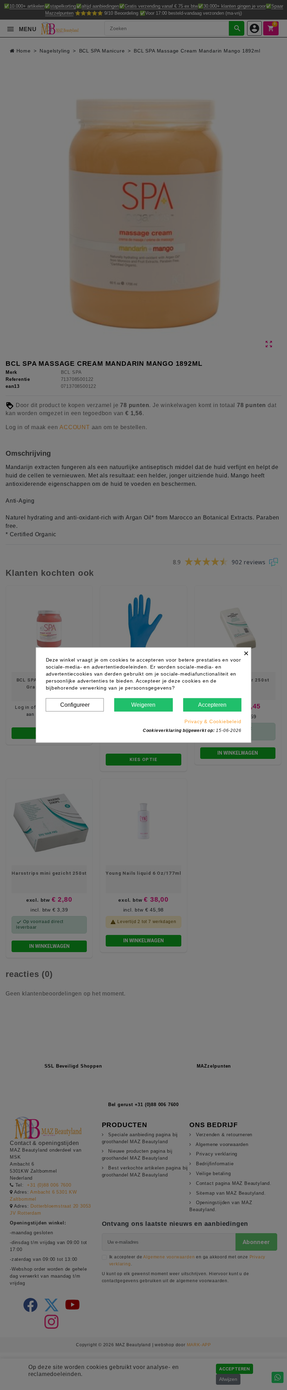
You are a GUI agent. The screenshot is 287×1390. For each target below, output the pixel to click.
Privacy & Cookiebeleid (212, 721)
